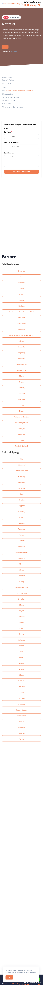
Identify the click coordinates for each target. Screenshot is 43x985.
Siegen (21, 611)
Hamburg (21, 476)
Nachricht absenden (22, 172)
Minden (21, 663)
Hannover (21, 283)
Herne (21, 564)
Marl (21, 652)
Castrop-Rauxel (21, 710)
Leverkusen (21, 323)
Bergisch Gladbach (21, 446)
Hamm (21, 411)
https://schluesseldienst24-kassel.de (21, 335)
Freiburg (21, 388)
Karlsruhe (21, 347)
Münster (21, 341)
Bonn (21, 494)
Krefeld (21, 535)
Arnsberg (21, 704)
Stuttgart (21, 294)
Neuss (21, 570)
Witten (21, 622)
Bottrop (21, 440)
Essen (22, 277)
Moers (21, 605)
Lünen (21, 646)
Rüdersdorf (21, 329)
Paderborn (21, 434)
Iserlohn (21, 628)
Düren (21, 634)
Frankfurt (21, 318)
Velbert (21, 657)
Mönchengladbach (21, 423)
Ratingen (21, 640)
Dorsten (21, 692)
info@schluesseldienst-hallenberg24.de (19, 90)
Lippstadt (21, 727)
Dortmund (21, 529)
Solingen (21, 428)
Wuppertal (21, 506)
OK (9, 977)
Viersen (21, 669)
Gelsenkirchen (22, 364)
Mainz (21, 376)
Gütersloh (21, 617)
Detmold (22, 698)
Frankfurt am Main (21, 471)
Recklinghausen (21, 593)
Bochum (21, 306)
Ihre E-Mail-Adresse (11, 142)
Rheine (21, 675)
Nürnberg (21, 511)
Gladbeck (21, 681)
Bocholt (21, 722)
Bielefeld (21, 488)
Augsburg (21, 353)
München (21, 482)
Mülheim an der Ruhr (21, 417)
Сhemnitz (21, 399)
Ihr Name (7, 132)
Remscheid (21, 599)
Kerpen (21, 739)
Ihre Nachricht (9, 153)
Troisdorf (21, 687)
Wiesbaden (21, 358)
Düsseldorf (21, 465)
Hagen (21, 382)
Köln (21, 459)
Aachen (21, 405)
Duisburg (21, 271)
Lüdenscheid (21, 716)
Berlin (21, 300)
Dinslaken (21, 733)
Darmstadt (21, 393)
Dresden (21, 288)
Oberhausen (21, 370)
